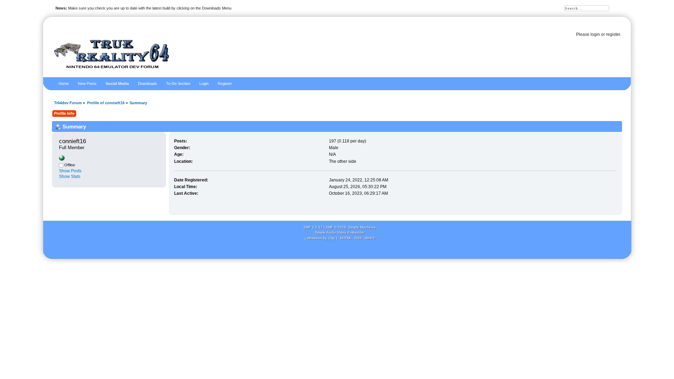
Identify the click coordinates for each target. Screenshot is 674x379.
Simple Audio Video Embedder (339, 232)
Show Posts (70, 170)
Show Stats (69, 176)
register (613, 34)
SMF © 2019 (336, 227)
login (595, 34)
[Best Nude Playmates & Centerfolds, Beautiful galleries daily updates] (62, 159)
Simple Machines (362, 227)
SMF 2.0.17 (313, 227)
